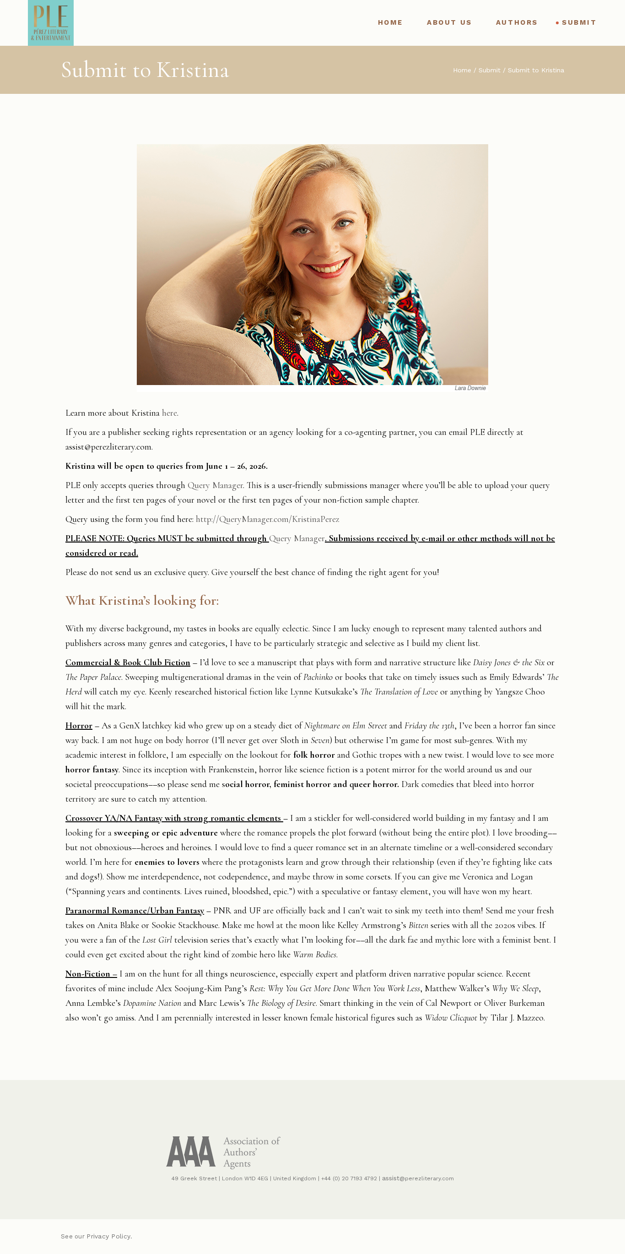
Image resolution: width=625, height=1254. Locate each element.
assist (390, 1178)
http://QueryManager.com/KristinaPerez (267, 519)
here (169, 412)
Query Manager (215, 485)
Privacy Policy (108, 1236)
